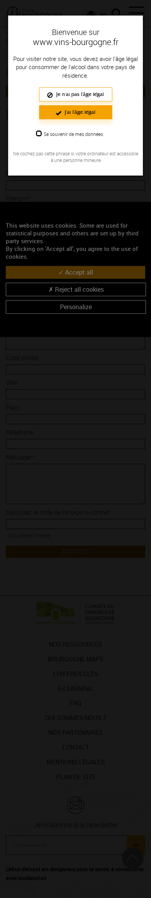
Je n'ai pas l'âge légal (79, 94)
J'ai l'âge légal (79, 112)
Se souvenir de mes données (73, 134)
